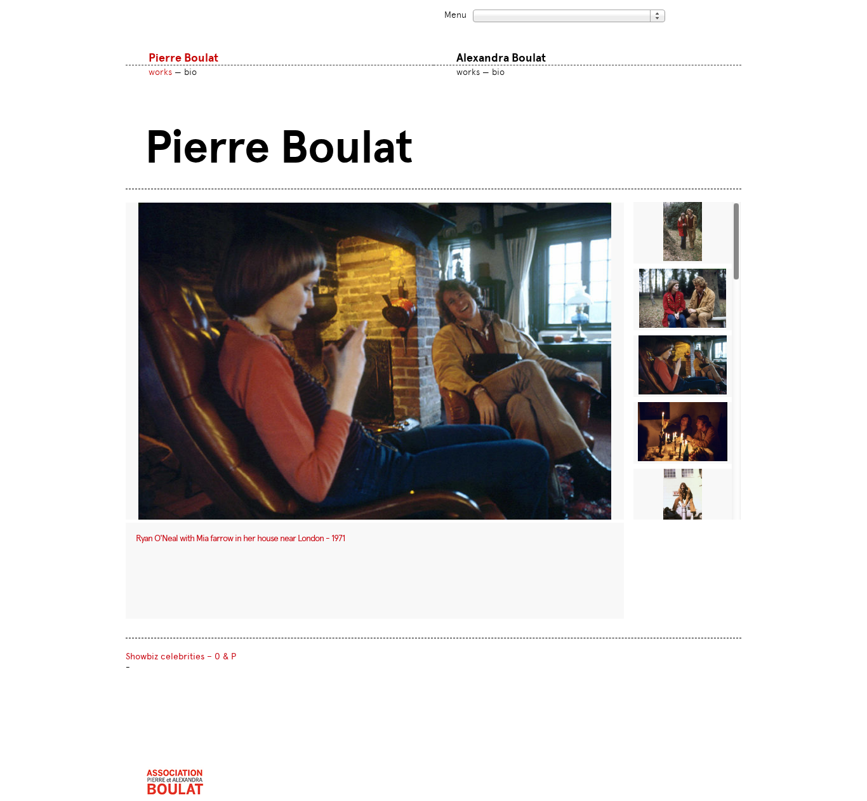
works (160, 72)
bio (190, 72)
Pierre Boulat (183, 58)
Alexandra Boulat (501, 58)
